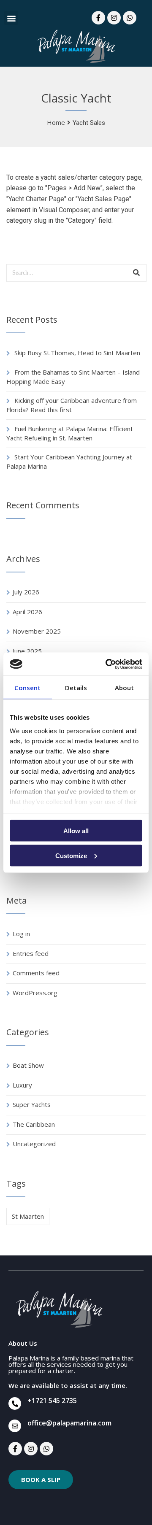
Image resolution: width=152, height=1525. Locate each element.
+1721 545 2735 (52, 1400)
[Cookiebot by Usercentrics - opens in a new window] (107, 664)
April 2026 (27, 611)
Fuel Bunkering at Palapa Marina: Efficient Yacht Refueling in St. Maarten (69, 433)
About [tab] (124, 687)
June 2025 (27, 651)
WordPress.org (35, 992)
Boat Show (28, 1065)
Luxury (22, 1085)
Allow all (76, 830)
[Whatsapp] (129, 17)
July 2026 (26, 592)
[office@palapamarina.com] (14, 1426)
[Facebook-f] (98, 17)
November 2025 (37, 631)
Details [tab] (76, 687)
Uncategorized (34, 1143)
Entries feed (31, 953)
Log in (21, 933)
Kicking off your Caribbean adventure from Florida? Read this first (71, 405)
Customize (71, 855)
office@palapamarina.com (69, 1423)
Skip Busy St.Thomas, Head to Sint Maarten (77, 352)
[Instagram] (114, 17)
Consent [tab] (27, 687)
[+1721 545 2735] (14, 1403)
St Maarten (28, 1216)
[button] (11, 18)
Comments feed (36, 973)
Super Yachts (32, 1104)
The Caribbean (34, 1124)
